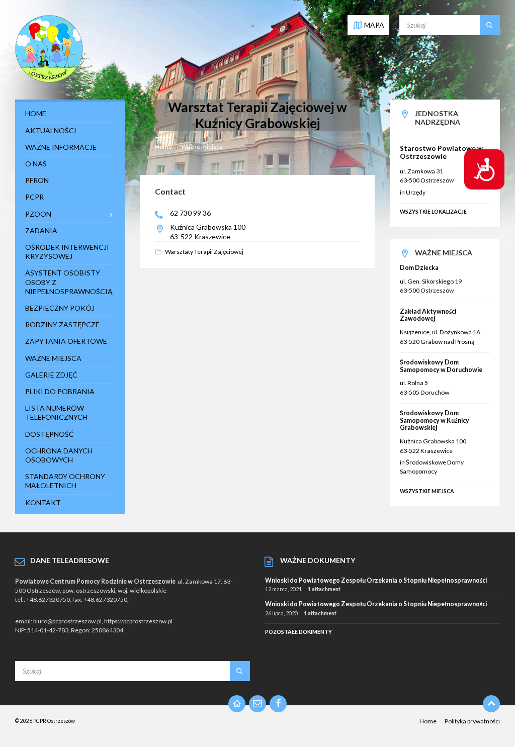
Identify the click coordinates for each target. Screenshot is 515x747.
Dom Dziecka (419, 267)
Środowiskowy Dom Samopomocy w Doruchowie (441, 366)
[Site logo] (49, 80)
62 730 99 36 (190, 213)
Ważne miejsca (202, 146)
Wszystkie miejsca (427, 491)
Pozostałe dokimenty (298, 631)
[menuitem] (70, 114)
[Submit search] (490, 25)
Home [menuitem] (428, 721)
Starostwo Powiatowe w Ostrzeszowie (441, 152)
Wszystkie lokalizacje (433, 211)
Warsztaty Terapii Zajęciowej (204, 251)
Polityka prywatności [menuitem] (472, 721)
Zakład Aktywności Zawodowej (428, 315)
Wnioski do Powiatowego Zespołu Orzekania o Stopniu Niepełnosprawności (376, 580)
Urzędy (415, 192)
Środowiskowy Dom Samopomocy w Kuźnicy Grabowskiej (434, 420)
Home (163, 146)
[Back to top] (491, 703)
